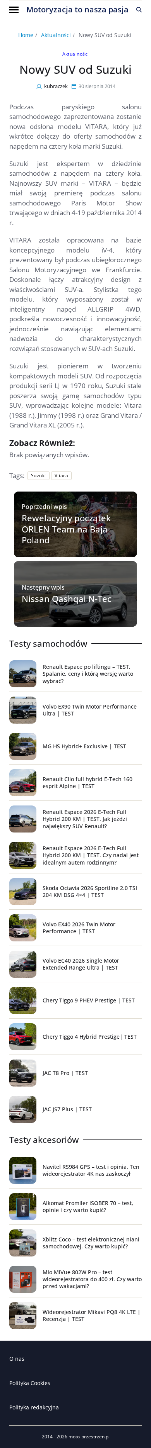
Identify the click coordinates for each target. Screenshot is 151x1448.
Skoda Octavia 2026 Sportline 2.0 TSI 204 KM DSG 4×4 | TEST (90, 891)
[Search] (139, 9)
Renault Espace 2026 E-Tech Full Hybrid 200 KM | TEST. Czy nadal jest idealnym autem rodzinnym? (91, 855)
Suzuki (38, 475)
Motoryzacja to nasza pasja (77, 10)
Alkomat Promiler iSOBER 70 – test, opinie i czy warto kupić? (88, 1206)
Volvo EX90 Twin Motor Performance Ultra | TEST (90, 710)
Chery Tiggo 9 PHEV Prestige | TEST (89, 1000)
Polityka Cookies (29, 1383)
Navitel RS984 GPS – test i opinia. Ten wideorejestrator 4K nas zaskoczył (91, 1170)
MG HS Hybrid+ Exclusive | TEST (84, 746)
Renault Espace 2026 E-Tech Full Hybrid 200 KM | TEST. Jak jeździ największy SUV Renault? (85, 818)
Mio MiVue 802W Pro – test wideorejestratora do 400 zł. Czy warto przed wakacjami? (92, 1279)
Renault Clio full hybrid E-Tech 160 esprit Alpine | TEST (87, 782)
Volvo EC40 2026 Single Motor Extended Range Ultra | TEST (81, 964)
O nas (16, 1358)
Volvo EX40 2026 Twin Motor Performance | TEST (79, 928)
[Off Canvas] (14, 10)
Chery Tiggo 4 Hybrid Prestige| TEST (90, 1036)
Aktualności (75, 54)
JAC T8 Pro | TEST (65, 1073)
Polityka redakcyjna (34, 1407)
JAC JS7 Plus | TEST (67, 1109)
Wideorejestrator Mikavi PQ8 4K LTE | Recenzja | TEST (92, 1315)
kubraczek (56, 86)
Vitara (62, 475)
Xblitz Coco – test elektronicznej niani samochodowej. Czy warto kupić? (91, 1243)
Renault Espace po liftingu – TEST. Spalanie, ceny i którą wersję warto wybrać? (88, 673)
